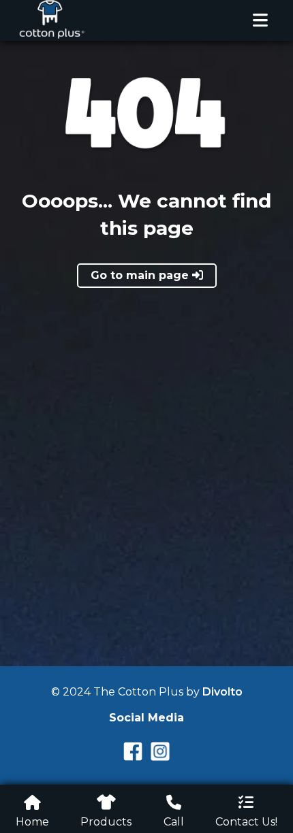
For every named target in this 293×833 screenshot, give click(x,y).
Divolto (222, 691)
